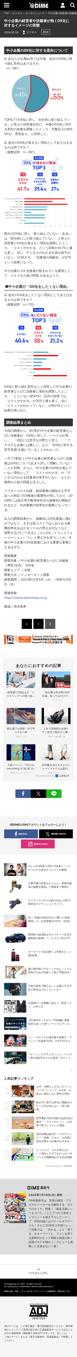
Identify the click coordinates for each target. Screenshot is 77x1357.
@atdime (23, 834)
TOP (6, 13)
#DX (45, 32)
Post (38, 793)
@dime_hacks (41, 844)
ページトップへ (38, 1273)
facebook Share (23, 793)
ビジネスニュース (35, 13)
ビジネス (17, 13)
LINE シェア (54, 793)
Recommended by (45, 775)
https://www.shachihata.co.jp (25, 598)
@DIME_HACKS (58, 834)
